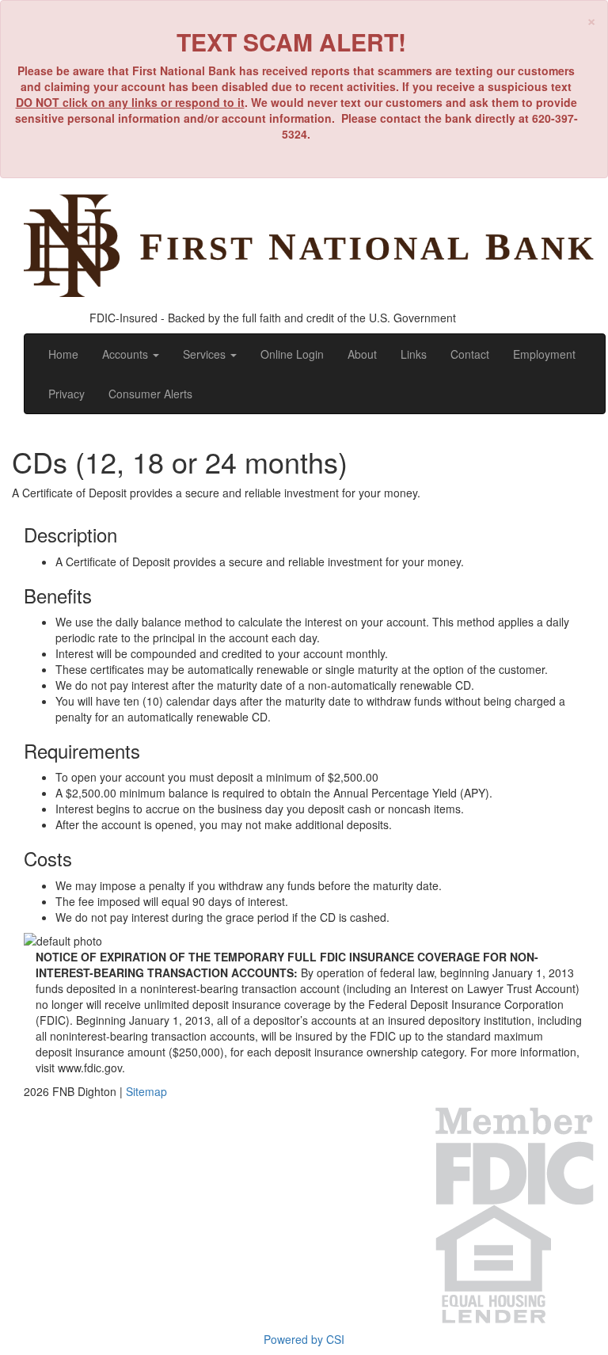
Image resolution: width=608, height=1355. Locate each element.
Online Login (292, 354)
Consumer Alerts (150, 394)
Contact (469, 354)
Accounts (126, 354)
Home (63, 354)
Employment (544, 354)
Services (206, 354)
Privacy (66, 394)
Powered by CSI (304, 1339)
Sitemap (146, 1091)
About (362, 354)
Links (414, 354)
